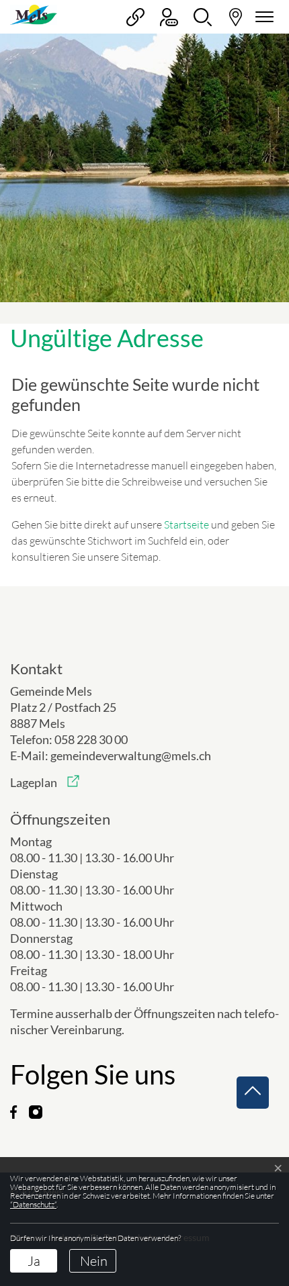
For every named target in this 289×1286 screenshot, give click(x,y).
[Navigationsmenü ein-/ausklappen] (262, 17)
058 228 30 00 (91, 739)
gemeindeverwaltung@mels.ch (130, 755)
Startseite (186, 524)
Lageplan (44, 782)
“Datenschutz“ (33, 1204)
